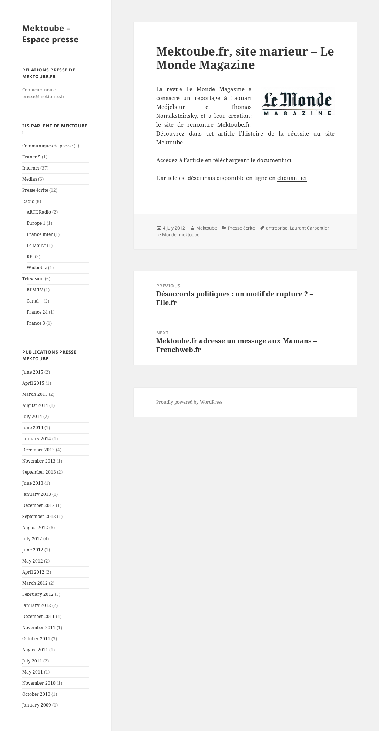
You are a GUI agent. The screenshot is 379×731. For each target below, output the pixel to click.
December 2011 (38, 616)
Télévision (33, 279)
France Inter (40, 234)
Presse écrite (35, 190)
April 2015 (33, 383)
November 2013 (39, 461)
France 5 (31, 157)
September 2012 (39, 516)
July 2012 (32, 538)
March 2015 (35, 394)
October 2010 (36, 694)
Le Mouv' (36, 245)
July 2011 (32, 661)
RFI (30, 256)
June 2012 (32, 550)
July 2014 (32, 416)
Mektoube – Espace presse (50, 33)
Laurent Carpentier (309, 228)
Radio (28, 201)
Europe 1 (36, 223)
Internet (30, 168)
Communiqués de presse (47, 146)
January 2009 (36, 705)
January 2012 (36, 605)
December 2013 (38, 450)
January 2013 (36, 494)
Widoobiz (37, 267)
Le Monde (166, 234)
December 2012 (38, 505)
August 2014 (35, 405)
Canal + (35, 301)
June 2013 (32, 483)
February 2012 (38, 594)
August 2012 (35, 527)
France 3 (36, 323)
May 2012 (32, 561)
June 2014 (32, 427)
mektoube (189, 234)
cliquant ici (292, 177)
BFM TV (35, 290)
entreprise (277, 228)
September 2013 (39, 472)
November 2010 (39, 683)
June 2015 (32, 372)
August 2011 (35, 650)
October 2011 (36, 638)
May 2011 (32, 672)
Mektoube (206, 228)
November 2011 (39, 627)
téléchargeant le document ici (252, 160)
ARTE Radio (39, 212)
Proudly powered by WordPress (189, 402)
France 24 (37, 312)
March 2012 (35, 583)
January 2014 (36, 438)
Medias (29, 179)
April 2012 (33, 572)
